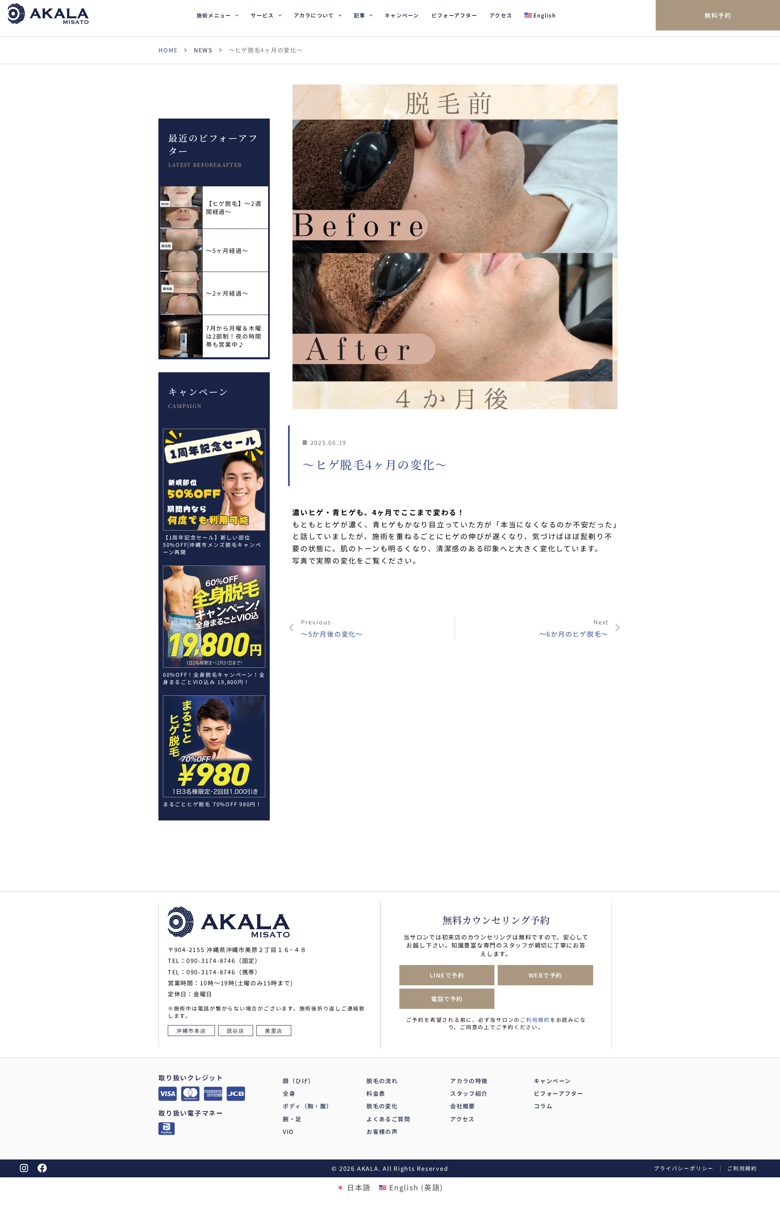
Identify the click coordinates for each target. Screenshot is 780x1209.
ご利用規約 (535, 1019)
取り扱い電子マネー (190, 1113)
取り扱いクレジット (190, 1077)
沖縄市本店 (191, 1030)
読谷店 (236, 1030)
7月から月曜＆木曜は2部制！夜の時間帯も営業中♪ (234, 336)
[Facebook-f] (42, 1168)
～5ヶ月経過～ (227, 250)
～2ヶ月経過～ (227, 293)
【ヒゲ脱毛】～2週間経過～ (234, 207)
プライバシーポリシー (684, 1168)
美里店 (274, 1030)
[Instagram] (24, 1168)
